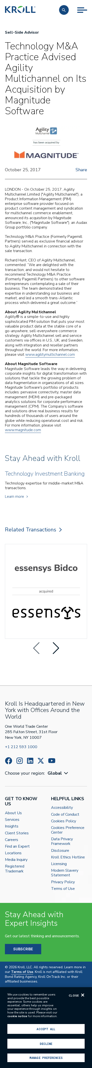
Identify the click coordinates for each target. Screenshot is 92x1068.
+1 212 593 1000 (21, 747)
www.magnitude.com (23, 430)
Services (12, 819)
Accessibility (62, 807)
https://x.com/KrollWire (41, 761)
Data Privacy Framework (62, 841)
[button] (64, 10)
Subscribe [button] (23, 949)
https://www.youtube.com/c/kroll (51, 760)
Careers (11, 840)
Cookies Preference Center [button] (67, 830)
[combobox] (58, 773)
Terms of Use (63, 888)
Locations (13, 853)
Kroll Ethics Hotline (68, 857)
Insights (11, 826)
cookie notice (17, 1016)
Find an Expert (17, 846)
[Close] (83, 995)
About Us (13, 813)
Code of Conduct (65, 814)
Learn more (14, 496)
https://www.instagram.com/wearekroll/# (19, 760)
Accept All (46, 1029)
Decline (46, 1044)
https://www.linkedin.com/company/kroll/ (30, 761)
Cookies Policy (63, 821)
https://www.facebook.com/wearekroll (8, 760)
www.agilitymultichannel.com (50, 354)
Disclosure (60, 850)
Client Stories (17, 833)
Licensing (59, 864)
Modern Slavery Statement (64, 873)
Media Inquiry (16, 859)
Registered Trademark (14, 868)
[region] (46, 1027)
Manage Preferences (46, 1058)
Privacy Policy (63, 882)
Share (81, 170)
